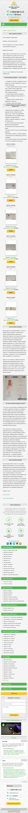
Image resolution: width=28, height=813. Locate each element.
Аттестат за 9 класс (8, 581)
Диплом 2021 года (7, 558)
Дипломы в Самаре (8, 672)
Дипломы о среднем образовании (11, 599)
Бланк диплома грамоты (9, 650)
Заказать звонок (14, 20)
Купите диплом (6, 72)
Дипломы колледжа (8, 593)
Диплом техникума (8, 591)
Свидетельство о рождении (9, 634)
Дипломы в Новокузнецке (9, 674)
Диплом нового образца (9, 572)
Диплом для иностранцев (9, 568)
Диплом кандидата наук (9, 608)
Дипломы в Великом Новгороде (10, 668)
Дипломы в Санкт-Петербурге (10, 662)
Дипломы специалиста (8, 552)
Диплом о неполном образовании (11, 574)
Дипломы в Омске (7, 676)
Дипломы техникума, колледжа (10, 597)
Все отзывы (24, 781)
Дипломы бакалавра (8, 554)
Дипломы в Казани (8, 670)
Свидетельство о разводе (9, 638)
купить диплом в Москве (8, 498)
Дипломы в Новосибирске (9, 664)
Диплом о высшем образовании (10, 550)
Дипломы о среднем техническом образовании (14, 601)
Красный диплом (7, 562)
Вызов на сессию (7, 646)
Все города (6, 680)
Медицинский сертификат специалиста (12, 625)
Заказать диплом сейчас (13, 803)
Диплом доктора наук (8, 610)
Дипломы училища (8, 595)
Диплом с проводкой (8, 564)
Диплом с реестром (8, 566)
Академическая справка (9, 570)
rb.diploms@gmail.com (15, 17)
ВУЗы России (14, 693)
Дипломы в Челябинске (9, 678)
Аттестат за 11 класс (8, 583)
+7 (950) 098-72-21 (16, 12)
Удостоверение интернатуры (10, 627)
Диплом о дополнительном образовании (12, 623)
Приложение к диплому (9, 652)
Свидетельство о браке (9, 636)
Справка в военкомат (8, 648)
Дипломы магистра (8, 556)
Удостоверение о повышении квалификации (13, 619)
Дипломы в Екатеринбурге (9, 666)
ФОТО (11, 165)
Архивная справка (7, 644)
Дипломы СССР (7, 560)
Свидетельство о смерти (9, 640)
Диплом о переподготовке (9, 621)
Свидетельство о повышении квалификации (13, 617)
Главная (4, 30)
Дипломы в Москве (8, 659)
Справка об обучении (8, 642)
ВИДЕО (14, 165)
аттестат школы (6, 494)
